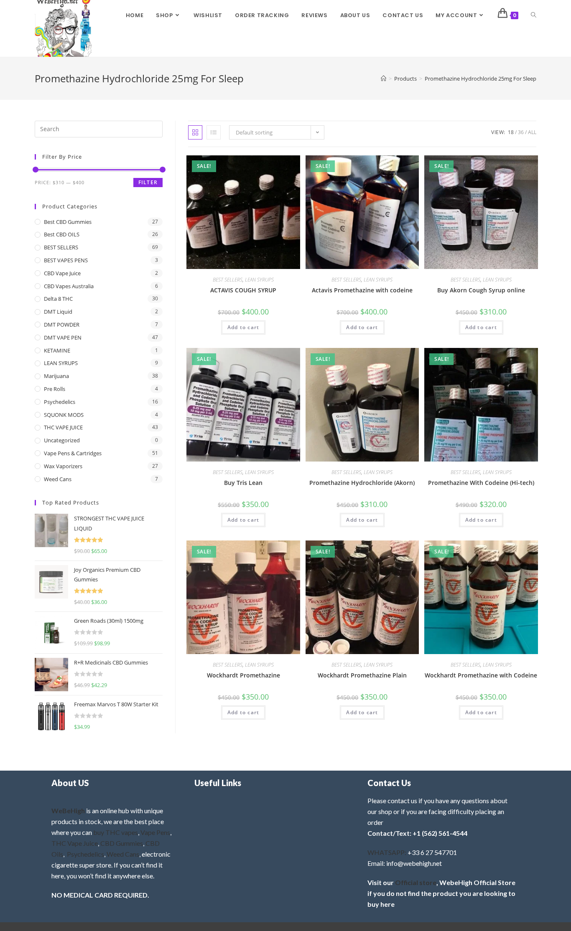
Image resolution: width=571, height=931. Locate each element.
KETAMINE (57, 350)
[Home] (383, 78)
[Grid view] (195, 132)
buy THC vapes (115, 832)
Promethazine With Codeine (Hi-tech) (481, 483)
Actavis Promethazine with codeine (362, 290)
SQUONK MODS (64, 415)
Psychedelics (59, 402)
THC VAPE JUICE (63, 427)
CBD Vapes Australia (69, 286)
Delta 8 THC (58, 298)
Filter (148, 182)
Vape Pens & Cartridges (73, 453)
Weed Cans (57, 479)
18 (511, 132)
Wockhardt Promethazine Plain (362, 675)
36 (521, 132)
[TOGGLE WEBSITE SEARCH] (534, 15)
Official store (415, 882)
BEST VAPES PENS (66, 260)
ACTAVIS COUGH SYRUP (243, 290)
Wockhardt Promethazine (243, 675)
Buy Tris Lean (243, 483)
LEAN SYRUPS (259, 279)
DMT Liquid (58, 311)
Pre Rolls (54, 389)
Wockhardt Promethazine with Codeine (481, 675)
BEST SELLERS (227, 279)
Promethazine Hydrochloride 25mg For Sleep (480, 78)
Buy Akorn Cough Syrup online (481, 290)
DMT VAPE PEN (63, 337)
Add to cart (243, 327)
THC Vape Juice (74, 843)
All (532, 132)
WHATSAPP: (386, 852)
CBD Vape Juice (62, 273)
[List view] (213, 132)
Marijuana (56, 376)
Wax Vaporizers (63, 466)
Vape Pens (155, 832)
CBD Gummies (121, 843)
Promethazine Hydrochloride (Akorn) (362, 483)
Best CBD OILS (61, 234)
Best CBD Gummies (68, 222)
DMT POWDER (61, 324)
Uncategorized (62, 440)
